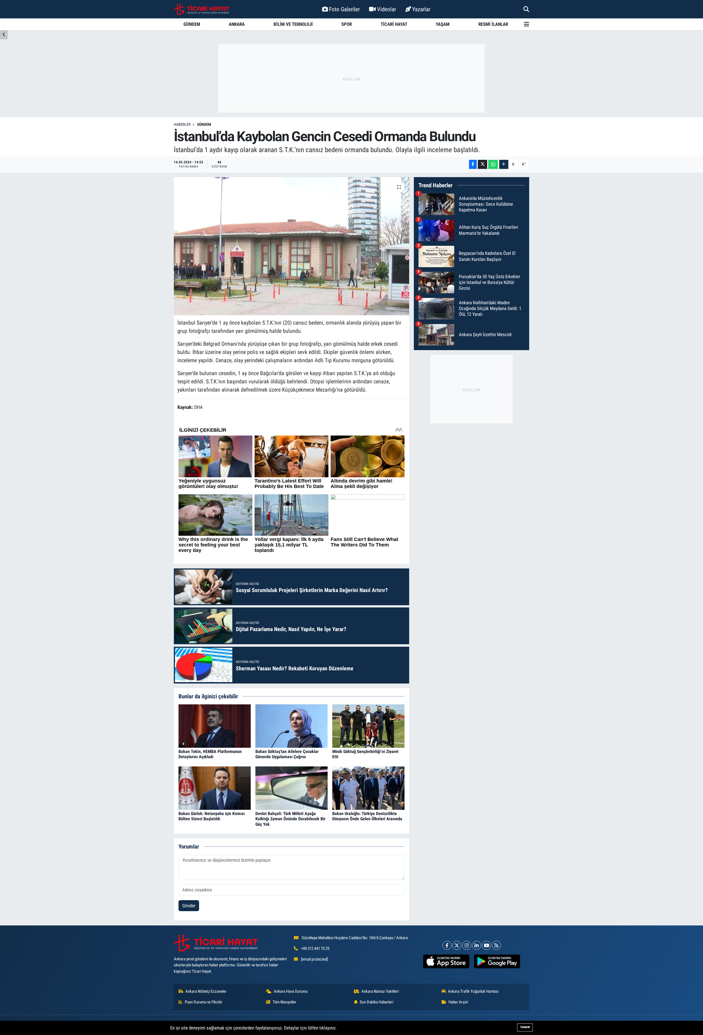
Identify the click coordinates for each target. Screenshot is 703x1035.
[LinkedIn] (476, 945)
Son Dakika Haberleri (376, 1002)
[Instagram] (466, 945)
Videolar (386, 9)
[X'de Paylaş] (482, 164)
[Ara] (526, 9)
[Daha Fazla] (503, 164)
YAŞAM (443, 24)
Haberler (182, 124)
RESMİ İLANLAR (493, 24)
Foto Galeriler (344, 9)
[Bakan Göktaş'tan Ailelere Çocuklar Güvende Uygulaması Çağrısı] (291, 725)
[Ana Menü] (526, 24)
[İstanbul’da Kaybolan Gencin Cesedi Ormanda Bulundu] (291, 246)
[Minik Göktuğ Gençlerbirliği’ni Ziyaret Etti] (368, 725)
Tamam (525, 1027)
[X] (456, 945)
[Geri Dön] (4, 34)
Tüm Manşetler (284, 1002)
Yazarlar (421, 9)
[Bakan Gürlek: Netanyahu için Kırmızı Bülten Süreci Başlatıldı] (214, 787)
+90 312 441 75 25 (315, 948)
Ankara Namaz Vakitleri (380, 991)
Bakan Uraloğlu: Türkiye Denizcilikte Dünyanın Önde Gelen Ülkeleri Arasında (367, 816)
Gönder (189, 905)
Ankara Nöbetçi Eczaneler (206, 991)
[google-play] (497, 961)
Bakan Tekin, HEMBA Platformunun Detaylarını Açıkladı (210, 754)
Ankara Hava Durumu (291, 991)
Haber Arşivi (458, 1002)
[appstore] (446, 961)
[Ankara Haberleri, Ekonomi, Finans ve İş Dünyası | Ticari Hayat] (201, 9)
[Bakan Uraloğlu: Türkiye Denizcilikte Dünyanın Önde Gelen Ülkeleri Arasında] (368, 787)
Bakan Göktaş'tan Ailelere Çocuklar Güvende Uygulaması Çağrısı (287, 754)
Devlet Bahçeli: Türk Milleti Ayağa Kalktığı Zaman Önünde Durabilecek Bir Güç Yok (290, 819)
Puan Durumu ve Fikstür (203, 1002)
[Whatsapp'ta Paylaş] (493, 164)
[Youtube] (486, 945)
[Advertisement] (351, 78)
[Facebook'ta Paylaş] (473, 164)
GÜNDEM (191, 24)
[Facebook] (446, 945)
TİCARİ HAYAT (394, 24)
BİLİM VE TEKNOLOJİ (293, 24)
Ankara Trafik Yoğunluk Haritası (473, 991)
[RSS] (496, 945)
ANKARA (237, 24)
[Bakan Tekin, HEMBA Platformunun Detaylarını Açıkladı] (214, 725)
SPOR (346, 24)
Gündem (204, 124)
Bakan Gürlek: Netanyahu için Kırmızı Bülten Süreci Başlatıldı (211, 816)
